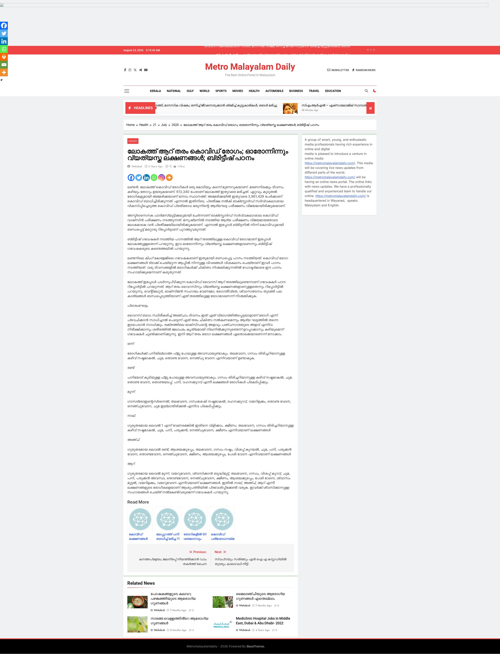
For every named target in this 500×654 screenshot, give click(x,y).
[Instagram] (161, 177)
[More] (169, 177)
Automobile (274, 91)
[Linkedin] (146, 177)
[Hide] (1, 80)
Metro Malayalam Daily (250, 66)
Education (333, 91)
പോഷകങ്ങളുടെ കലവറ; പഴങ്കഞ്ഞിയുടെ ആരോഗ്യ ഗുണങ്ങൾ (173, 598)
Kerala (155, 91)
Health (254, 91)
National (174, 91)
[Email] (4, 65)
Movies (237, 91)
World (205, 91)
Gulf (190, 91)
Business (296, 91)
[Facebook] (131, 177)
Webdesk (136, 166)
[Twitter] (138, 177)
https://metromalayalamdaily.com (329, 163)
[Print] (4, 57)
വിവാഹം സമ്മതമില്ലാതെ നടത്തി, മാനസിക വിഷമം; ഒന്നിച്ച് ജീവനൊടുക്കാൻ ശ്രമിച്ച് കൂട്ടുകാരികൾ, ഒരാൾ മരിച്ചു (166, 105)
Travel (314, 91)
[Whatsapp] (154, 177)
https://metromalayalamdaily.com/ (330, 177)
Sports (221, 91)
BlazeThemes (255, 646)
